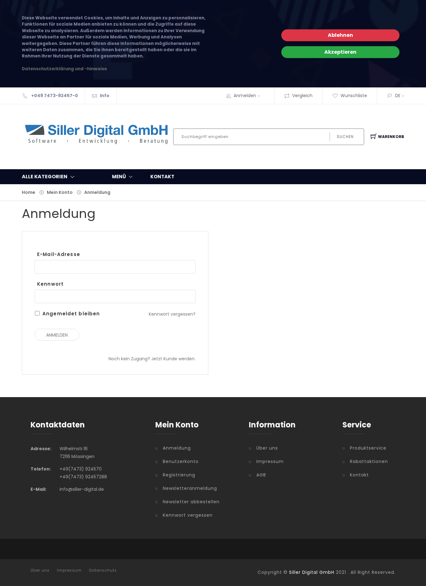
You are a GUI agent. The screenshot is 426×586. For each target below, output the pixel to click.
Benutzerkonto (181, 461)
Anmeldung (97, 192)
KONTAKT (162, 176)
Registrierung (179, 475)
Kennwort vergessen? (172, 314)
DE (397, 95)
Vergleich (302, 95)
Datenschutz (103, 570)
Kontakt (359, 475)
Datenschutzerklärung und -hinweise (64, 69)
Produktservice (368, 448)
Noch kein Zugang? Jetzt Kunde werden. (152, 359)
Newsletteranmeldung (190, 488)
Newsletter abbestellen (191, 502)
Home (28, 192)
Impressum (270, 461)
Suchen (345, 136)
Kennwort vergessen (188, 515)
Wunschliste (354, 95)
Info (104, 95)
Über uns (267, 448)
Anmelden (245, 95)
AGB (261, 475)
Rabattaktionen (369, 461)
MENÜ (119, 176)
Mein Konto (60, 192)
